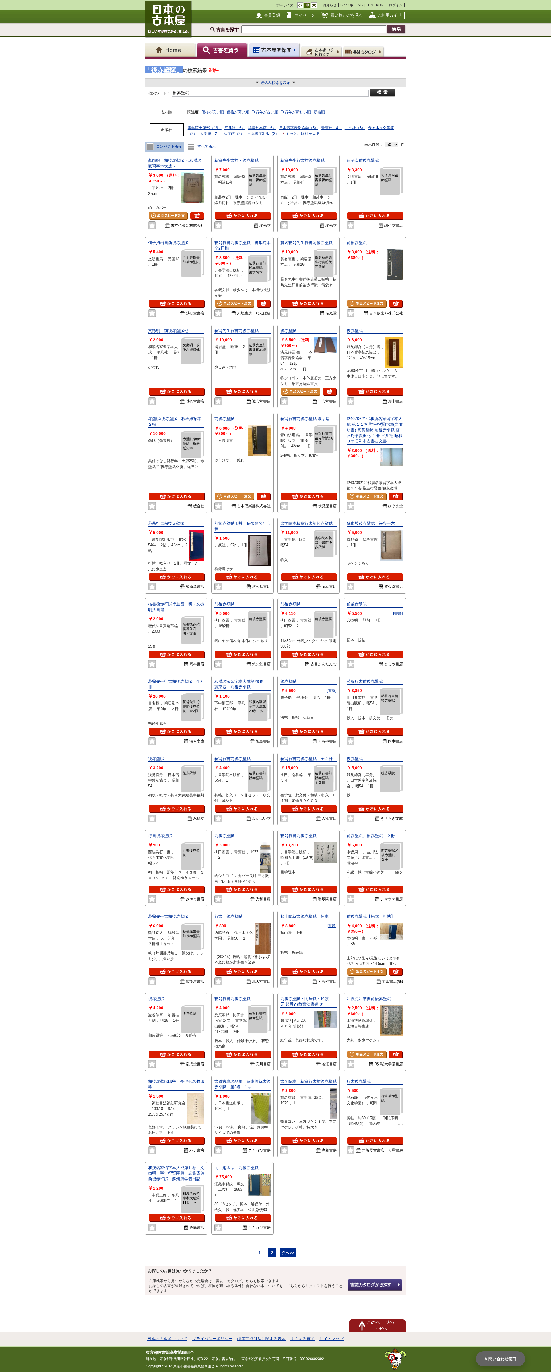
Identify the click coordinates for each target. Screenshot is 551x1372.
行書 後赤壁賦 (228, 916)
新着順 (319, 112)
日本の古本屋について (167, 1338)
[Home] (171, 50)
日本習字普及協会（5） (298, 128)
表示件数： (373, 144)
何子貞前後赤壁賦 (365, 160)
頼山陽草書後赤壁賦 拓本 (304, 916)
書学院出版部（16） (205, 128)
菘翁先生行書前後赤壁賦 (302, 160)
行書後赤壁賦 (160, 835)
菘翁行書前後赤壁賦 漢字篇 (305, 418)
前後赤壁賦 (357, 242)
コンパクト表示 (168, 146)
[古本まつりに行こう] (322, 51)
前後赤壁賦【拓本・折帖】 (371, 916)
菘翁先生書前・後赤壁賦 (236, 160)
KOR (379, 5)
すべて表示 (206, 146)
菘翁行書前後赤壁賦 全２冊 (306, 758)
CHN (369, 5)
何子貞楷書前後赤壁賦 (170, 242)
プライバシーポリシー (212, 1338)
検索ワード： (159, 93)
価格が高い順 (238, 112)
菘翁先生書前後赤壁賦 (168, 916)
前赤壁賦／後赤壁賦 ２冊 (371, 835)
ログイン (396, 5)
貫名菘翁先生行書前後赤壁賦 (306, 242)
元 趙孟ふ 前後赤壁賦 (236, 1167)
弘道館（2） (234, 133)
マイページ (305, 15)
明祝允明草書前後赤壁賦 (369, 998)
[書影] (398, 613)
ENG (359, 5)
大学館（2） (210, 133)
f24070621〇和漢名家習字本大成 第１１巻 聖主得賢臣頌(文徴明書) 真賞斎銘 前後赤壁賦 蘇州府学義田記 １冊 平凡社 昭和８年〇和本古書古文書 (375, 429)
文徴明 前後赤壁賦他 (170, 330)
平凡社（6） (234, 128)
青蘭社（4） (331, 128)
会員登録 (272, 15)
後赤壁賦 (288, 330)
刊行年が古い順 (265, 112)
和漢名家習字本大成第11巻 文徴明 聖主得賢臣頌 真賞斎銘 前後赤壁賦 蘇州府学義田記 (178, 1173)
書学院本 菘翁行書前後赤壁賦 (308, 1081)
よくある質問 (302, 1338)
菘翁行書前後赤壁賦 (166, 523)
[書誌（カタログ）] (364, 51)
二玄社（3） (355, 128)
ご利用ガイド (389, 15)
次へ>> (288, 1252)
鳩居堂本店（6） (262, 128)
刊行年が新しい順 (296, 112)
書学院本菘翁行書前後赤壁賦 (308, 523)
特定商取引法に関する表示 (261, 1338)
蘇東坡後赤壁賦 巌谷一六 (371, 523)
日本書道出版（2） (263, 133)
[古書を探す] (223, 50)
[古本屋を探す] (275, 50)
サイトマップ (331, 1338)
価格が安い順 (212, 112)
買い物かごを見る (347, 15)
